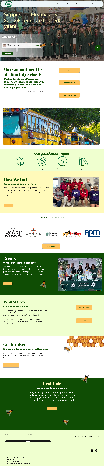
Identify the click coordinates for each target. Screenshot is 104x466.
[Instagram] (96, 450)
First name (7, 434)
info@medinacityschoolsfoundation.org (20, 464)
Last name (30, 434)
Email (6, 437)
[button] (13, 45)
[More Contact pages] (73, 436)
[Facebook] (92, 450)
